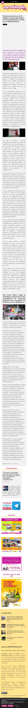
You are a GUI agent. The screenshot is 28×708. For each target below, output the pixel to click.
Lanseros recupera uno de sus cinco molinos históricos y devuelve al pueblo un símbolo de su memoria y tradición (11, 494)
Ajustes (16, 705)
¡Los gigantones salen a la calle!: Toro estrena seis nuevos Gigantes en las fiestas (16, 626)
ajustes (11, 703)
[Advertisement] (14, 37)
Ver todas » (13, 643)
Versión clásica (14, 1)
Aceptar (4, 705)
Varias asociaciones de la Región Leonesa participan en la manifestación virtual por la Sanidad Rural (13, 19)
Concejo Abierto (14, 463)
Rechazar (10, 705)
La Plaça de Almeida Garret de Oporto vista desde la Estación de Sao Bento (16, 632)
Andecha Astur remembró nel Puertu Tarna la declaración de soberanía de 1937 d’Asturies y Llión (15, 618)
